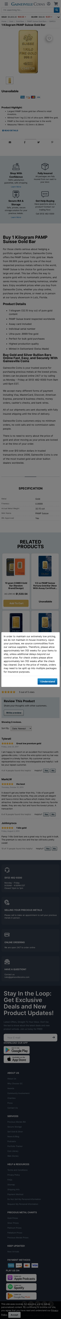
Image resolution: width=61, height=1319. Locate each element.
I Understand (47, 681)
